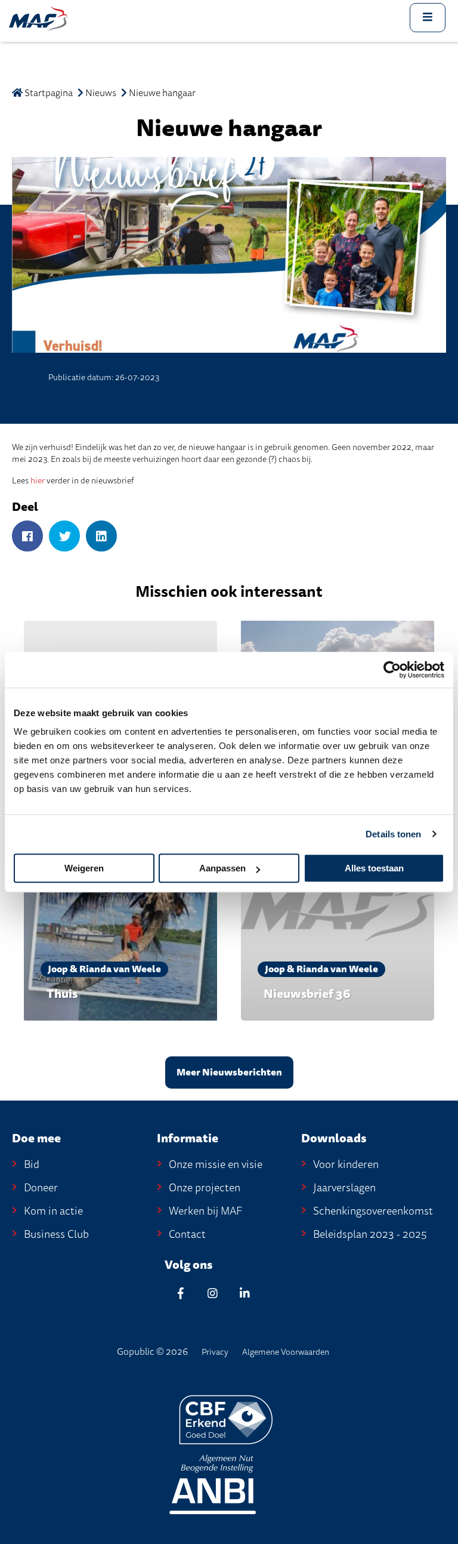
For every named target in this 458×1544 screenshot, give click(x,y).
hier (37, 480)
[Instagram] (213, 1293)
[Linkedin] (245, 1293)
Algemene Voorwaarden (285, 1352)
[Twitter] (64, 536)
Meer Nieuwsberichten (229, 1072)
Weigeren (84, 868)
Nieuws (100, 93)
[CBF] (226, 1419)
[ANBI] (212, 1483)
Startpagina (48, 93)
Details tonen (393, 834)
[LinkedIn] (101, 536)
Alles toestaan (374, 868)
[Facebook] (27, 536)
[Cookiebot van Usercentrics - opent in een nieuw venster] (392, 670)
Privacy (215, 1352)
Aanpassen (222, 868)
